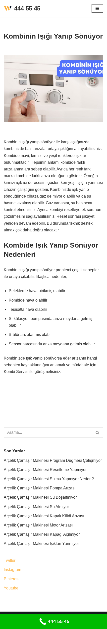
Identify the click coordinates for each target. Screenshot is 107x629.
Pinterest (11, 579)
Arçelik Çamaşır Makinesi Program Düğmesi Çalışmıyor (53, 460)
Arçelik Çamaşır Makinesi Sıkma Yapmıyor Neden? (49, 479)
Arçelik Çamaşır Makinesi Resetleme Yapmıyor (45, 470)
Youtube (11, 588)
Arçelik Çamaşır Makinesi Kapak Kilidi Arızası (44, 516)
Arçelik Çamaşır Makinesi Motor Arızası (38, 525)
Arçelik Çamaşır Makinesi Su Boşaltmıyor (40, 497)
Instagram (12, 570)
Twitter (9, 560)
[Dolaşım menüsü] (97, 8)
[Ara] (97, 432)
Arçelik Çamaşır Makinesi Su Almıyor (36, 507)
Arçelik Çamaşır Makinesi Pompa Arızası (39, 488)
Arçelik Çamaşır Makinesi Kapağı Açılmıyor (42, 534)
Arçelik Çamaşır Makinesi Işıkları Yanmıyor (41, 543)
